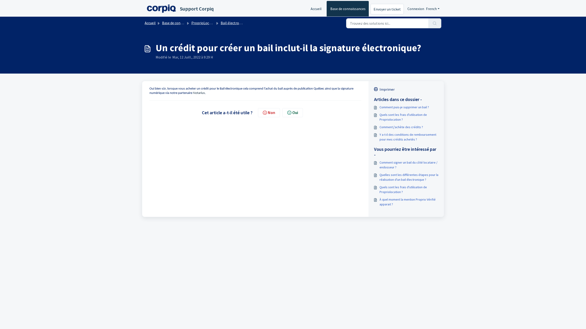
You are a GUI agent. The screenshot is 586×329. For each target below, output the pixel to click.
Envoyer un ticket (387, 9)
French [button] (431, 8)
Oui (295, 112)
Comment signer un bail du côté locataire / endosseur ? (408, 164)
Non (271, 112)
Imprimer (387, 89)
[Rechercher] (434, 23)
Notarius (199, 93)
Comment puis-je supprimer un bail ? (404, 107)
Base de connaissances (348, 8)
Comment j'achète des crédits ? (401, 127)
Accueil (316, 8)
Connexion (415, 8)
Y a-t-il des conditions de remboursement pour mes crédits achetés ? (408, 137)
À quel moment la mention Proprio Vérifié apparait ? (408, 201)
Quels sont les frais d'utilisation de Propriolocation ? (403, 117)
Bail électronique (234, 23)
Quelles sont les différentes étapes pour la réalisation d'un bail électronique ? (409, 177)
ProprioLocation (204, 23)
